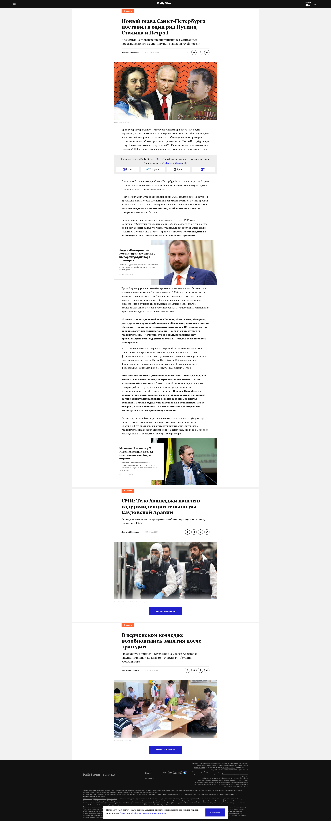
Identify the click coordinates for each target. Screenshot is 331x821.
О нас (148, 773)
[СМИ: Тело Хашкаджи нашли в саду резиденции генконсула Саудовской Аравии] (187, 532)
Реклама (149, 778)
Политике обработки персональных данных (143, 813)
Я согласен (215, 812)
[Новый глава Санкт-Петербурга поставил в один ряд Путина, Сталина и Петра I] (187, 52)
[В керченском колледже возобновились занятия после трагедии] (187, 670)
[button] (14, 4)
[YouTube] (170, 772)
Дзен (178, 163)
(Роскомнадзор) (199, 768)
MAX (158, 159)
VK (185, 163)
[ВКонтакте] (175, 772)
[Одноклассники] (180, 772)
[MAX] (185, 772)
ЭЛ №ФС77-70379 (228, 768)
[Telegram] (164, 772)
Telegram (168, 163)
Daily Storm (165, 3)
